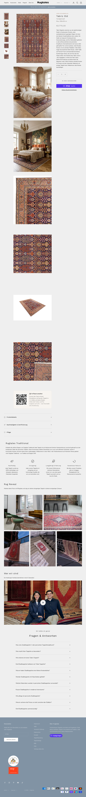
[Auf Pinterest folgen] (13, 782)
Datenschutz (37, 732)
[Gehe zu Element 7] (6, 56)
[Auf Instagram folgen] (9, 782)
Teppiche (6, 2)
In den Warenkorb (69, 80)
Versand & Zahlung (39, 729)
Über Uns (31, 2)
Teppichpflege (37, 740)
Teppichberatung (38, 738)
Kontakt (36, 735)
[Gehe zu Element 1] (6, 16)
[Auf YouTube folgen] (18, 782)
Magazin (25, 2)
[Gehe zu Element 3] (6, 32)
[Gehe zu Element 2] (6, 24)
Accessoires (13, 2)
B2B (35, 743)
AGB (35, 726)
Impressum (37, 724)
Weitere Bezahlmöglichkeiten (69, 90)
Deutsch (66, 2)
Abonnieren (11, 739)
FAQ (35, 746)
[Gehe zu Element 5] (6, 45)
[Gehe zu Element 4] (6, 39)
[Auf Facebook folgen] (5, 782)
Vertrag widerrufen (39, 749)
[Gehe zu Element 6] (6, 51)
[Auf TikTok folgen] (22, 782)
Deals (19, 2)
